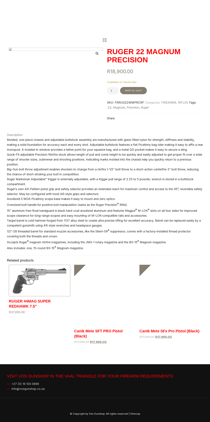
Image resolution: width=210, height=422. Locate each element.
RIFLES (183, 102)
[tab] (105, 134)
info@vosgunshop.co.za (28, 388)
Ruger (145, 107)
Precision (133, 107)
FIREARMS (168, 102)
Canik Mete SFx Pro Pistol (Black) (169, 331)
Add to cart (133, 90)
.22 (109, 107)
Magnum (119, 107)
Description (14, 135)
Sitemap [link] (135, 413)
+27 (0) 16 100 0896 (25, 384)
